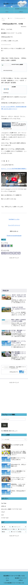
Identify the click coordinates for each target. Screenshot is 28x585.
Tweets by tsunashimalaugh (14, 235)
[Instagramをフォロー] (8, 253)
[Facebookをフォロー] (5, 253)
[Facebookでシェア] (5, 245)
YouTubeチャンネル (14, 219)
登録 (4, 425)
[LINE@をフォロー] (13, 253)
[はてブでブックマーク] (8, 245)
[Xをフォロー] (2, 253)
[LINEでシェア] (11, 245)
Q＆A (7, 580)
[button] (25, 439)
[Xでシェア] (2, 245)
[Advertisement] (14, 273)
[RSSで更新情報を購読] (19, 253)
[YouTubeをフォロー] (11, 253)
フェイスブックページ (14, 225)
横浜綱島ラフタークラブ (20, 578)
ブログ (4, 239)
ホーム (7, 578)
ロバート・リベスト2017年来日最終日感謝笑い (14, 168)
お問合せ (21, 580)
